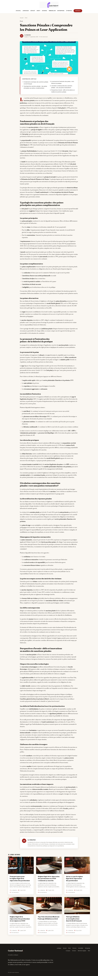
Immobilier (52, 10)
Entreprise (60, 10)
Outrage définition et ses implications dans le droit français (74, 919)
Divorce (44, 10)
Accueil (18, 10)
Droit (38, 10)
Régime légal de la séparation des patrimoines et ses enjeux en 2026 (20, 919)
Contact (78, 10)
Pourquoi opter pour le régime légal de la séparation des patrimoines (20, 878)
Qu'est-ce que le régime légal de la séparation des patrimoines (74, 878)
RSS (89, 950)
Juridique (26, 10)
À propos (69, 10)
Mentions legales (82, 950)
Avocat (32, 10)
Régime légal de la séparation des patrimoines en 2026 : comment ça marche (48, 878)
